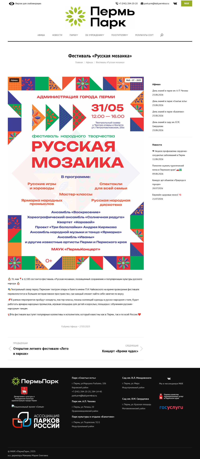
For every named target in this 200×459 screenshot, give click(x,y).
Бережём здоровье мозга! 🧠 (166, 194)
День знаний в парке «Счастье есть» (169, 101)
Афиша (14, 80)
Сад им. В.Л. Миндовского (136, 377)
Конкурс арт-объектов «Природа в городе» (169, 182)
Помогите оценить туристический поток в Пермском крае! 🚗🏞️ (168, 167)
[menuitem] (41, 35)
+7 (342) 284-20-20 (128, 3)
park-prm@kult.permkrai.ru (156, 3)
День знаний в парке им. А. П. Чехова (170, 90)
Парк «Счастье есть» (84, 377)
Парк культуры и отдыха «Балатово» (93, 416)
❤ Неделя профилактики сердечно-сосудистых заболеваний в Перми (169, 153)
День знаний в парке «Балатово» (168, 111)
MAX (181, 383)
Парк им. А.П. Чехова (83, 401)
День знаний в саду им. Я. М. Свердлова (166, 124)
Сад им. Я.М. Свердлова (135, 398)
